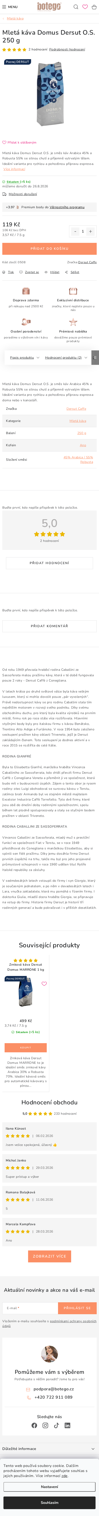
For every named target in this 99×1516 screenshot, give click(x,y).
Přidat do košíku (50, 249)
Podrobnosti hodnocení (67, 49)
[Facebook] (34, 1425)
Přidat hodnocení (49, 563)
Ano (83, 445)
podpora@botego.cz (54, 1389)
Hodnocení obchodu (49, 1102)
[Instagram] (45, 1425)
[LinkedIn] (67, 1425)
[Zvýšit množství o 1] (90, 231)
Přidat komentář (49, 626)
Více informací (14, 169)
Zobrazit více (49, 1256)
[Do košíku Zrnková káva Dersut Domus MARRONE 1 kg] (26, 1047)
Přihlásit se (77, 1308)
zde (64, 1475)
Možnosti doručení (23, 194)
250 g (81, 433)
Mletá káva (78, 421)
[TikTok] (56, 1425)
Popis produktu (22, 357)
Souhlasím (49, 1502)
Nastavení (49, 1486)
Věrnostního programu (67, 207)
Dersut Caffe (87, 262)
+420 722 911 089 (54, 1397)
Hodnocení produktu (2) (63, 357)
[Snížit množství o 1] (75, 231)
